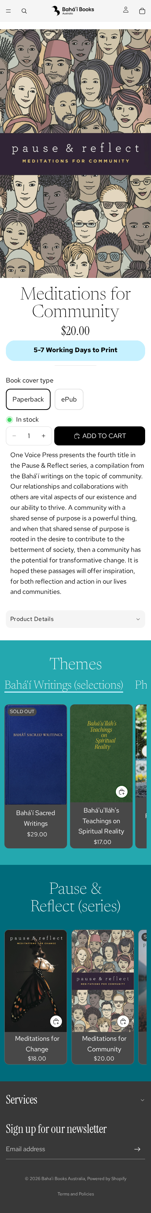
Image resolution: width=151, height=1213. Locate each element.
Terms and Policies (76, 1194)
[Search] (24, 11)
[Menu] (8, 11)
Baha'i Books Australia (63, 1179)
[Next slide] (133, 776)
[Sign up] (137, 1149)
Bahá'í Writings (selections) (63, 686)
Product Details (32, 619)
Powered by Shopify (106, 1179)
